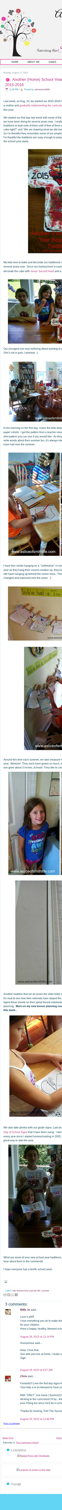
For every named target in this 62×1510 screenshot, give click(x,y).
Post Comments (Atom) (27, 1442)
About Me (33, 62)
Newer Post (7, 1438)
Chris (24, 1376)
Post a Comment (11, 1423)
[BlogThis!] (8, 1294)
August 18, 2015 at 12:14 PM (37, 1336)
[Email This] (5, 1294)
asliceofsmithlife (42, 89)
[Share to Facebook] (16, 1294)
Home (14, 62)
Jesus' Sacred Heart (42, 271)
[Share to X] (12, 1294)
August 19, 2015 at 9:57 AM (36, 1370)
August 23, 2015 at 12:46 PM (37, 1419)
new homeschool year (22, 1290)
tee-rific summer (41, 1290)
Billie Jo (25, 1309)
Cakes (52, 62)
